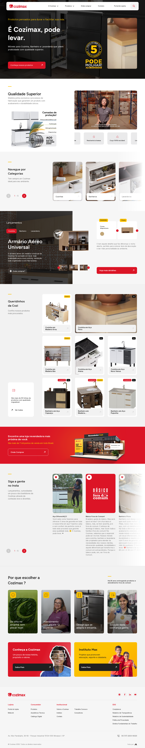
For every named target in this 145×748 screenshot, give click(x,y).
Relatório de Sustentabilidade (123, 716)
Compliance (117, 709)
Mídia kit (11, 713)
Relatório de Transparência (122, 713)
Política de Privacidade (121, 720)
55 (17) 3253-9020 (129, 736)
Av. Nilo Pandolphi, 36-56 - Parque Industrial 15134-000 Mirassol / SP (36, 736)
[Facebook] (124, 694)
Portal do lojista (13, 709)
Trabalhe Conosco (80, 709)
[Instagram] (119, 694)
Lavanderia (35, 231)
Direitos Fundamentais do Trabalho (125, 724)
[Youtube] (135, 694)
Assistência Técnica (38, 713)
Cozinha (11, 231)
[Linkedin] (130, 694)
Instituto (59, 713)
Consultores (78, 713)
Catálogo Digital (36, 716)
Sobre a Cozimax (63, 709)
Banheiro (22, 231)
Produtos (34, 709)
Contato (59, 716)
